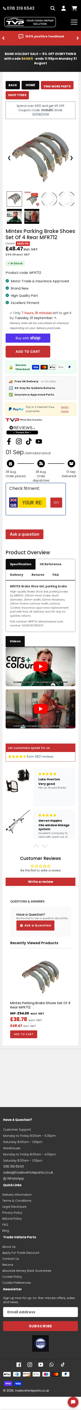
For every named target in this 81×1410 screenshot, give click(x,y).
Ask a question (24, 534)
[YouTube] (39, 441)
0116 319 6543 (13, 1166)
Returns (38, 575)
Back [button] (13, 85)
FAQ (56, 575)
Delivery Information (17, 1195)
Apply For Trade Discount (20, 1253)
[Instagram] (19, 441)
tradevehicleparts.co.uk (32, 1391)
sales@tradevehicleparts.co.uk (28, 1172)
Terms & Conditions (16, 1201)
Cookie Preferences (16, 1283)
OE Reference (50, 564)
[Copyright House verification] (40, 1343)
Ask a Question (38, 925)
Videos (15, 641)
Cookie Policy (12, 1277)
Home (30, 85)
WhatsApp (15, 1178)
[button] (36, 847)
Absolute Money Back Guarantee (26, 1271)
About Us (9, 1247)
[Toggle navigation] (74, 22)
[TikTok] (29, 441)
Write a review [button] (40, 881)
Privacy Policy (12, 1213)
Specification (20, 564)
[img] (17, 756)
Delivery (16, 575)
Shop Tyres (17, 95)
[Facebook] (9, 441)
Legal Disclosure (14, 1207)
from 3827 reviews (40, 756)
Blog (5, 1231)
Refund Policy (12, 1219)
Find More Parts (57, 86)
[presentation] (3, 38)
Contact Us (10, 1259)
